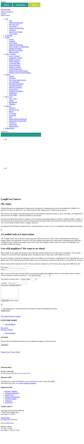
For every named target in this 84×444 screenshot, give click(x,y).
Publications (13, 93)
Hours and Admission (16, 22)
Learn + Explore (10, 54)
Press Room (13, 124)
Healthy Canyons (14, 60)
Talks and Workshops (16, 45)
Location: (4, 283)
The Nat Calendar (10, 399)
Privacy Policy (15, 352)
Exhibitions (8, 35)
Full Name (5, 267)
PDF (53, 381)
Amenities (12, 30)
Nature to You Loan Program (18, 71)
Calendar (12, 41)
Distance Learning (15, 67)
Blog (10, 117)
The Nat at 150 (14, 110)
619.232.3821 (5, 418)
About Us (8, 106)
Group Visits (13, 34)
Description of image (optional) (11, 285)
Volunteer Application (12, 393)
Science (7, 74)
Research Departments (16, 84)
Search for (4, 132)
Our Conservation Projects (17, 80)
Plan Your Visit (14, 24)
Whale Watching (14, 61)
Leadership (12, 115)
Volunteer (12, 104)
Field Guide (13, 95)
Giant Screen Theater (16, 32)
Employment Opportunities (18, 121)
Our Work (12, 78)
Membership (20, 5)
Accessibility (13, 26)
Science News (13, 89)
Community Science (15, 58)
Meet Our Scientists (15, 87)
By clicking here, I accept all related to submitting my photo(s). (30, 309)
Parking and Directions (16, 28)
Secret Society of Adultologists (19, 47)
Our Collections (14, 82)
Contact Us (12, 123)
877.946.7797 (5, 419)
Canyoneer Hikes (14, 63)
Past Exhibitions (10, 324)
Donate (6, 5)
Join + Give (8, 97)
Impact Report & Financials (18, 119)
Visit (6, 19)
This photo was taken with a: (11, 279)
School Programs (14, 65)
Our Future (12, 113)
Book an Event (14, 52)
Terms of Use (5, 352)
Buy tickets (4, 316)
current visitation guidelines (27, 383)
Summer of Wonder (15, 48)
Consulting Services (15, 85)
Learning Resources (15, 69)
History (11, 111)
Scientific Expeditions (16, 91)
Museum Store (5, 9)
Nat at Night (13, 43)
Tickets (34, 5)
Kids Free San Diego (16, 50)
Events (7, 37)
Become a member (15, 316)
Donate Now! (9, 395)
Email (3, 269)
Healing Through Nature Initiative (20, 73)
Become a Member (11, 391)
